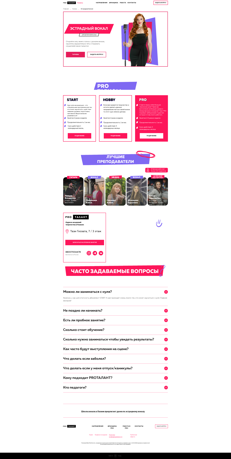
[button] (160, 3)
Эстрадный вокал (87, 9)
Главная (66, 9)
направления (101, 3)
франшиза (113, 3)
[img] (69, 3)
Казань (74, 9)
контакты (139, 426)
